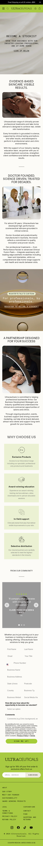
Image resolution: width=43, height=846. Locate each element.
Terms (32, 736)
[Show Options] (19, 684)
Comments (10, 715)
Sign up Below (21, 51)
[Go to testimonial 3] (24, 625)
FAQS (25, 814)
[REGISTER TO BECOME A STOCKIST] (21, 300)
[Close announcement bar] (40, 2)
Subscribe (33, 775)
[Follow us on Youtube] (31, 827)
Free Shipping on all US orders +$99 (21, 2)
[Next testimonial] (36, 605)
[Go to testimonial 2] (21, 625)
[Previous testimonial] (7, 605)
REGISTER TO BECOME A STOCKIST (21, 306)
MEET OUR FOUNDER (10, 795)
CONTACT (27, 811)
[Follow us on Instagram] (12, 827)
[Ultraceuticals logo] (21, 8)
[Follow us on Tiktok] (24, 827)
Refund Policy (9, 819)
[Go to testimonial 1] (19, 625)
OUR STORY (7, 791)
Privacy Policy (22, 736)
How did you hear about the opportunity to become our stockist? (21, 704)
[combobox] (8, 663)
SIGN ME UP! (21, 741)
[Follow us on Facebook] (18, 827)
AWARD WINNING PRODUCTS (14, 801)
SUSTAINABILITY (9, 798)
